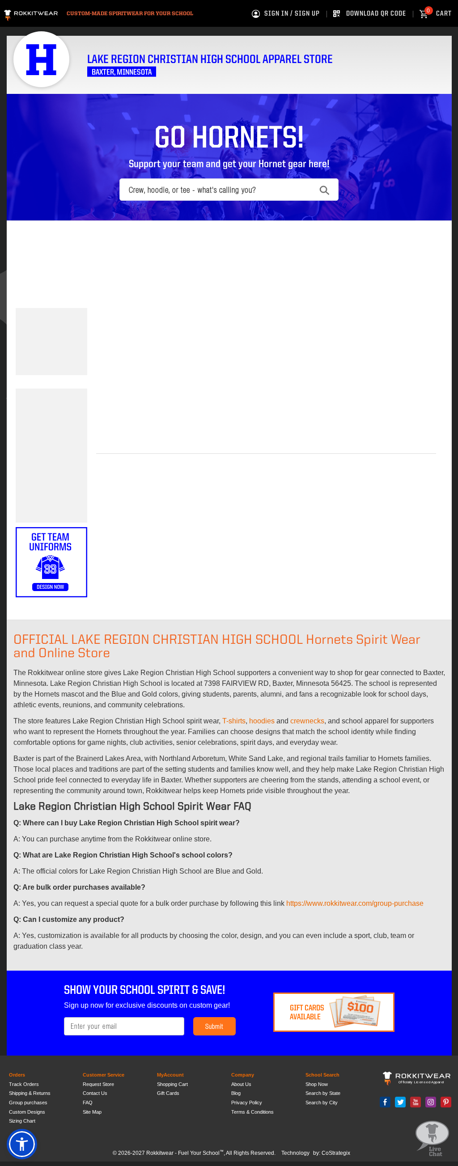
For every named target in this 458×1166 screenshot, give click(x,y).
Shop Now (316, 1084)
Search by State (322, 1093)
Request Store (98, 1084)
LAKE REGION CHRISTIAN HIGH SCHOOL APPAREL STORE (210, 60)
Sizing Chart (22, 1121)
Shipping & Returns (30, 1093)
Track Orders (24, 1084)
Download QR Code (376, 13)
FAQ (88, 1102)
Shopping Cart (172, 1084)
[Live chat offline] (432, 1139)
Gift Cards (168, 1093)
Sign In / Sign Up (292, 13)
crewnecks (307, 721)
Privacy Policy (246, 1102)
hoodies (262, 721)
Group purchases (28, 1102)
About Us (241, 1084)
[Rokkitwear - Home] (31, 14)
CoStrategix (336, 1153)
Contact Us (95, 1093)
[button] (22, 1144)
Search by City (321, 1102)
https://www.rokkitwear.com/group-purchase (355, 903)
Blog (236, 1093)
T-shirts (234, 721)
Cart (439, 13)
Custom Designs (27, 1112)
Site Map (92, 1112)
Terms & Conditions (252, 1112)
